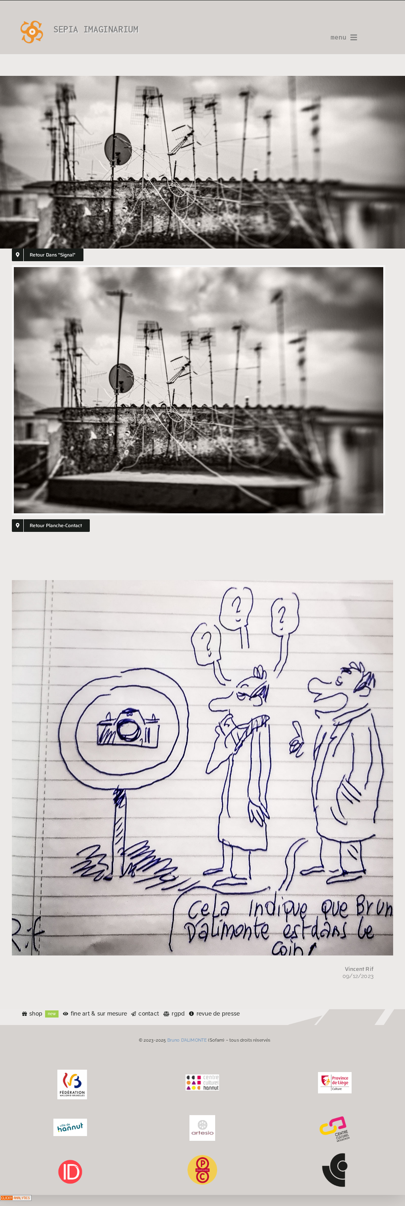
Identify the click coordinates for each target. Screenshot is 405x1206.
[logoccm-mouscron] (334, 1118)
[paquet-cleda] (202, 1157)
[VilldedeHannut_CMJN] (70, 1121)
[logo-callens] (335, 1155)
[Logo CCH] (202, 1077)
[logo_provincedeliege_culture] (335, 1074)
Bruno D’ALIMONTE (187, 1040)
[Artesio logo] (202, 1118)
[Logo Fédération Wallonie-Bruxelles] (72, 1072)
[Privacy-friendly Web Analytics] (16, 1200)
